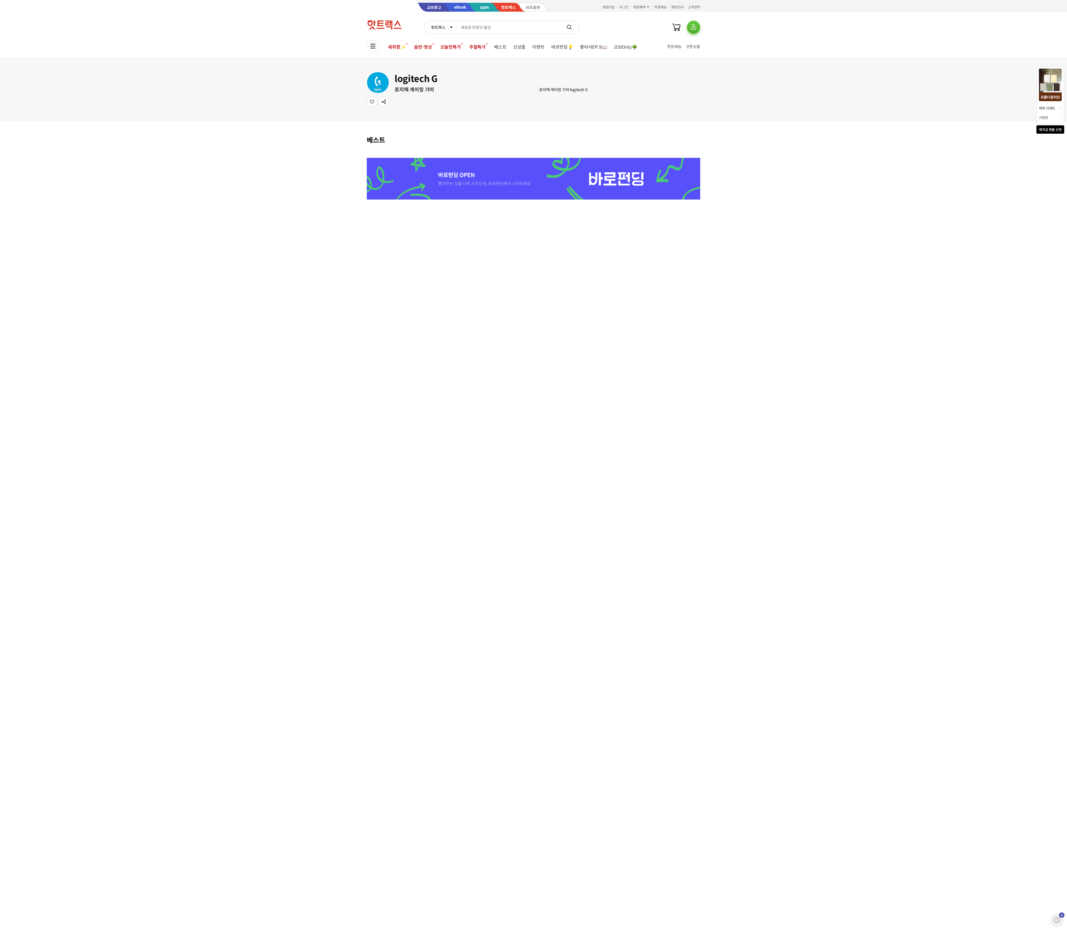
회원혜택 (639, 6)
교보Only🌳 (625, 46)
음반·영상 (423, 46)
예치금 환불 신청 (1050, 129)
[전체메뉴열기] (373, 46)
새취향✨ (397, 46)
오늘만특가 (450, 46)
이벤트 (538, 46)
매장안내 (677, 6)
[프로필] (693, 27)
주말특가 (477, 46)
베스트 (500, 46)
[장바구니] (676, 27)
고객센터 (694, 6)
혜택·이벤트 (1047, 108)
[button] (383, 101)
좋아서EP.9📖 (593, 46)
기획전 (1043, 117)
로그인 (624, 6)
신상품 (519, 46)
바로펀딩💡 (562, 46)
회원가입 (609, 6)
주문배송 (660, 6)
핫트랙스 (438, 27)
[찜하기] (372, 101)
